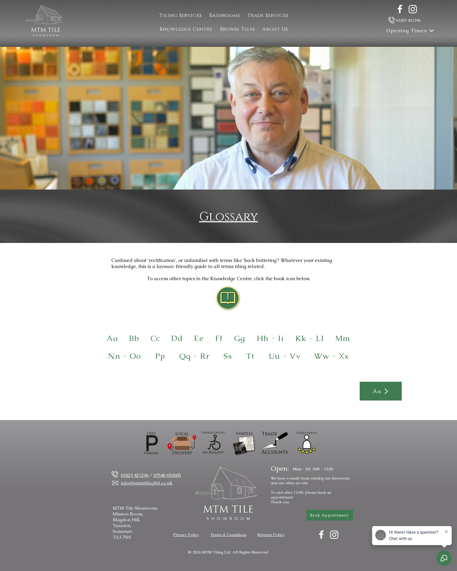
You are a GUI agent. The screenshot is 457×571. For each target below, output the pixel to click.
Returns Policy (270, 534)
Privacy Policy (186, 534)
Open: (280, 468)
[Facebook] (399, 9)
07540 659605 (167, 475)
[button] (268, 15)
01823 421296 (408, 20)
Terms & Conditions (228, 534)
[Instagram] (412, 9)
